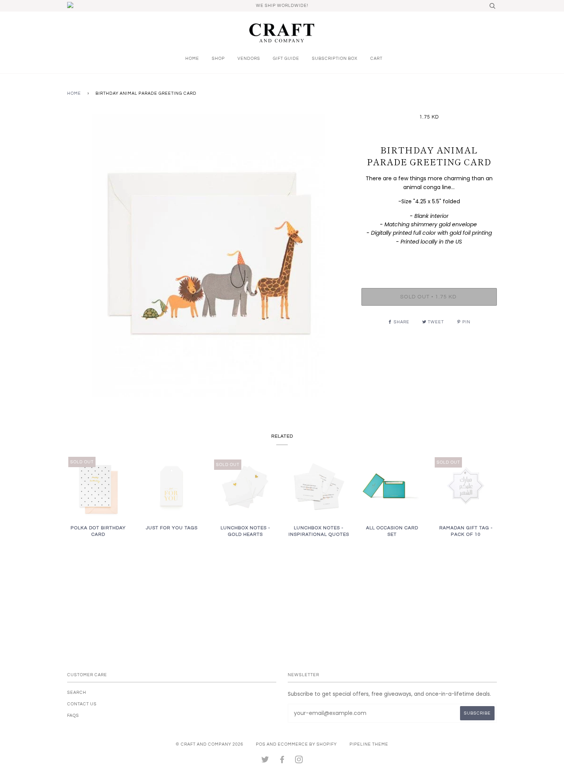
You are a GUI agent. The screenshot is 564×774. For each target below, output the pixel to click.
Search (76, 692)
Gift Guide (286, 58)
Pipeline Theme (369, 744)
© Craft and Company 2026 (209, 744)
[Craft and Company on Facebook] (282, 761)
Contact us (82, 704)
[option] (208, 255)
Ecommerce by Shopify (307, 744)
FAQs (73, 715)
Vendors (248, 58)
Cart (376, 58)
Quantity (429, 257)
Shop (218, 58)
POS (261, 744)
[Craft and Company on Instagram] (299, 761)
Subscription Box (335, 58)
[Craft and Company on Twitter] (265, 761)
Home (192, 58)
